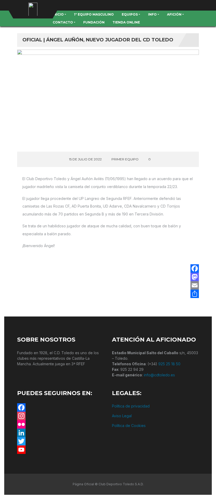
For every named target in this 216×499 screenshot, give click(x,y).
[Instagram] (60, 416)
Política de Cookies (129, 425)
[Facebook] (194, 268)
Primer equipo (125, 159)
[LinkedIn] (60, 433)
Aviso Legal (122, 416)
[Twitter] (60, 441)
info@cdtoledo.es (159, 375)
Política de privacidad (131, 406)
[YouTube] (60, 449)
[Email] (194, 285)
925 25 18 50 (169, 364)
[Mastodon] (194, 277)
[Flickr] (60, 424)
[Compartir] (194, 294)
